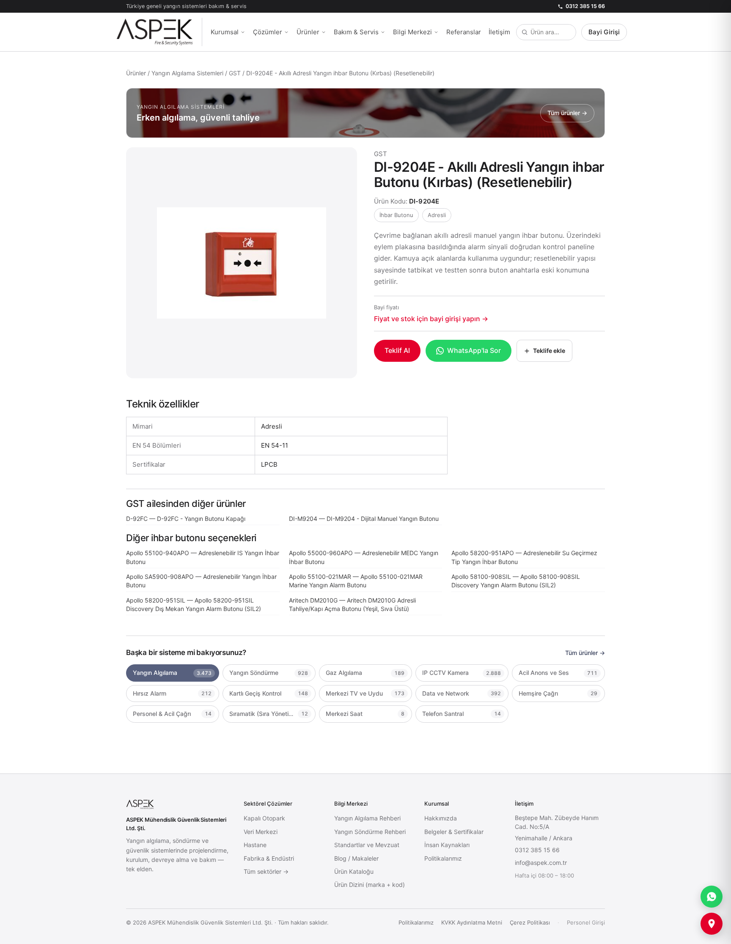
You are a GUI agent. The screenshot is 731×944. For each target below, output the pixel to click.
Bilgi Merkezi (412, 32)
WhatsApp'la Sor (474, 350)
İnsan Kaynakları (447, 844)
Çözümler (267, 32)
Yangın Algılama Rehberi (367, 818)
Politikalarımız (443, 858)
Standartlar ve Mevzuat (366, 844)
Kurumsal (225, 32)
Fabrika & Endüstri (269, 858)
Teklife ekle (549, 350)
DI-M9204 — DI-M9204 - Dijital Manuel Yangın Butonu (364, 518)
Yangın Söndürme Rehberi (370, 831)
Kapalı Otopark (264, 818)
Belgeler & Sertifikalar (454, 831)
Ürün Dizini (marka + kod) (369, 884)
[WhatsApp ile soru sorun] (712, 897)
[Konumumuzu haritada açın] (712, 924)
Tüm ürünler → (585, 652)
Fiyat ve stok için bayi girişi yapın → (431, 318)
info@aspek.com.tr (541, 862)
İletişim (499, 32)
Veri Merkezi (261, 831)
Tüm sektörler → (266, 871)
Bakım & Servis (356, 32)
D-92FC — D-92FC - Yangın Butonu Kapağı (185, 518)
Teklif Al (397, 350)
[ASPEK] (159, 32)
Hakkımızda (440, 818)
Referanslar (463, 32)
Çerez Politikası (530, 922)
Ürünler (308, 32)
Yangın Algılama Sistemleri (187, 73)
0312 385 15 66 (585, 6)
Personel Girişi (586, 922)
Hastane (255, 844)
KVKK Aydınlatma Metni (471, 922)
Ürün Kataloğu (354, 871)
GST (235, 73)
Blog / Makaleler (356, 858)
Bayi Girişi (604, 32)
